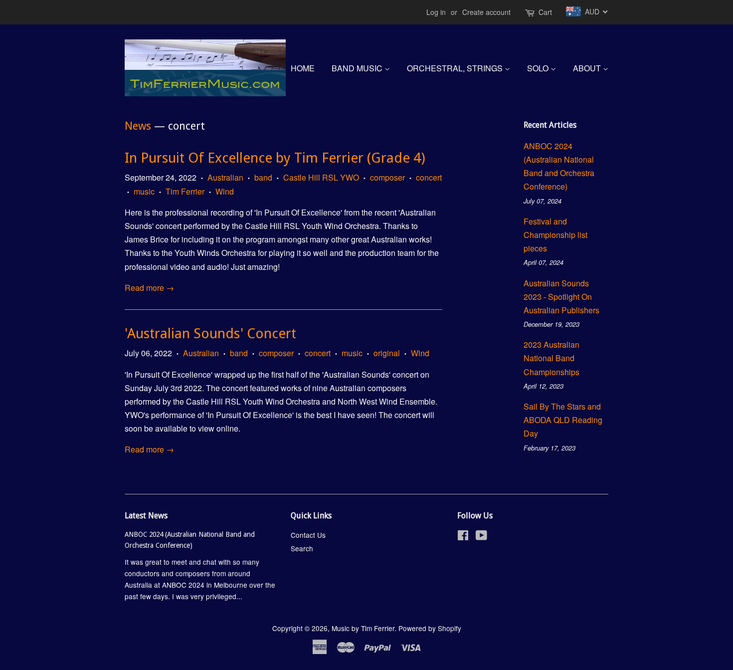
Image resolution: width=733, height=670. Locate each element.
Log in (436, 12)
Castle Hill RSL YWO (321, 177)
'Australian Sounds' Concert (210, 333)
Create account (486, 12)
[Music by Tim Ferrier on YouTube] (481, 537)
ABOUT (588, 68)
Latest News (146, 515)
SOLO (538, 68)
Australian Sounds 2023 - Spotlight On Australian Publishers (561, 296)
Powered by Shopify (429, 628)
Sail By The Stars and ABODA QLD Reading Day (563, 420)
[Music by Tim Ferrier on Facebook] (463, 537)
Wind (224, 191)
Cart (545, 12)
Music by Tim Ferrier (363, 628)
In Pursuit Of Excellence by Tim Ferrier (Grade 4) (275, 158)
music (144, 191)
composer (387, 177)
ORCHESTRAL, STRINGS (456, 68)
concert (429, 177)
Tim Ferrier (185, 191)
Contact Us (308, 535)
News (138, 126)
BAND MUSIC (358, 68)
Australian (225, 177)
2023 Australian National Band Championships (551, 358)
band (263, 177)
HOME (303, 68)
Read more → (149, 287)
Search (302, 548)
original (386, 353)
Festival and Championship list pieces (555, 235)
